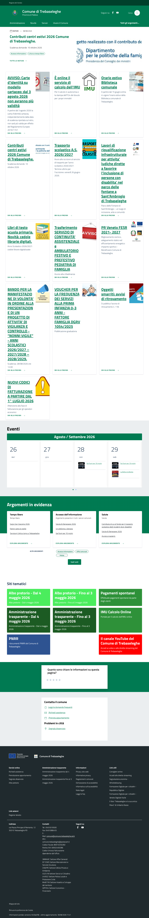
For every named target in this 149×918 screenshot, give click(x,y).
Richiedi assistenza (16, 771)
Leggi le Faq (80, 794)
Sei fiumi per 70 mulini (94, 463)
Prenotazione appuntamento (20, 775)
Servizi (45, 23)
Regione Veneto (15, 815)
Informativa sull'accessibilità (87, 786)
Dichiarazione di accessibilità (87, 782)
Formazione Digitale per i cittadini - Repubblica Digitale (122, 788)
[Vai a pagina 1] (73, 489)
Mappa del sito (14, 903)
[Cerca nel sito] (137, 13)
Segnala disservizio (16, 779)
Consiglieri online (115, 771)
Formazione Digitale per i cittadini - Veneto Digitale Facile (122, 796)
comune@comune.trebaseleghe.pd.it (60, 836)
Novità (33, 23)
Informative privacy (83, 775)
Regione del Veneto (15, 3)
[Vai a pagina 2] (75, 489)
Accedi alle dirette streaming (120, 775)
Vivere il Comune (60, 23)
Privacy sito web (82, 771)
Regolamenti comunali (84, 779)
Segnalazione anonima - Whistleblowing (118, 781)
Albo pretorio (14, 782)
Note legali (80, 790)
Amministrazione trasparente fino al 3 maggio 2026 (57, 781)
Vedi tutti (74, 562)
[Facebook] (112, 12)
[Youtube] (116, 12)
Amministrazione (17, 23)
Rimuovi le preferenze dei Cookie (21, 910)
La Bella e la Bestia (126, 472)
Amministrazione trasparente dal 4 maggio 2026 (55, 773)
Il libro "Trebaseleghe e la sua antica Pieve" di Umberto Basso (123, 803)
